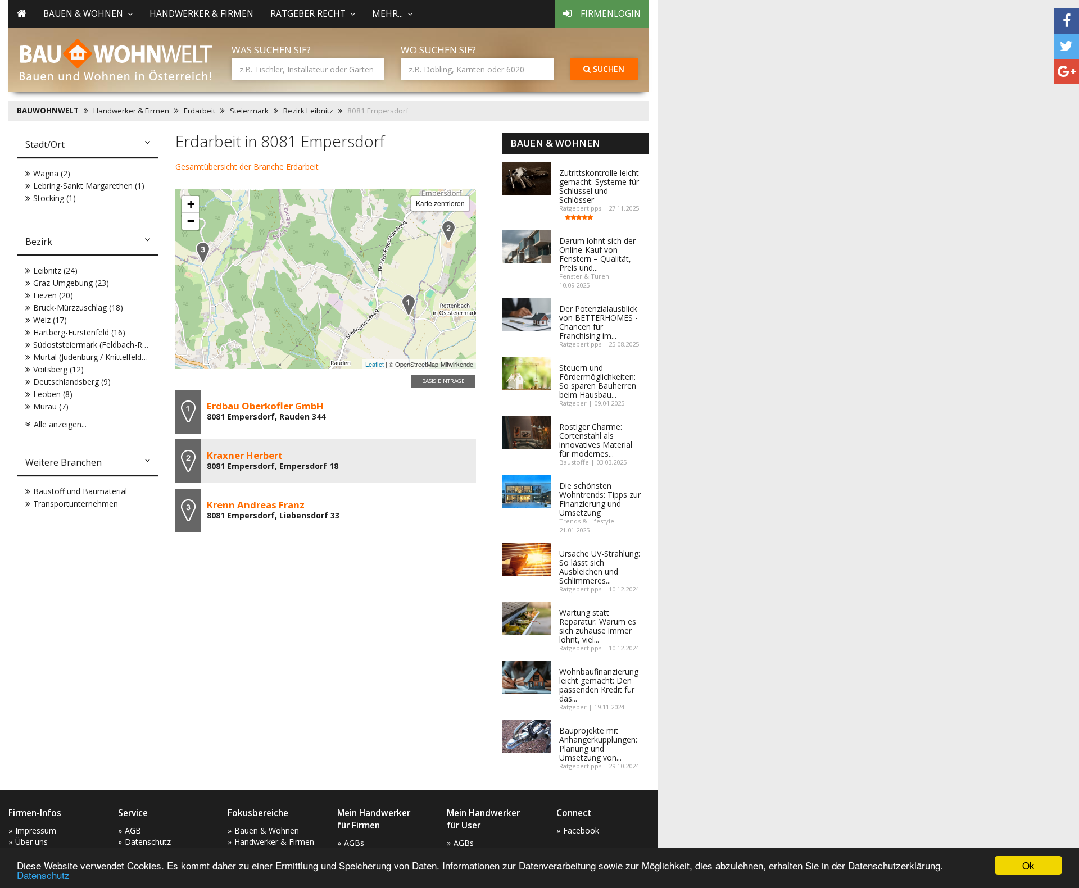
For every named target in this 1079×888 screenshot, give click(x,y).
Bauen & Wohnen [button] (83, 14)
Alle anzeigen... (60, 424)
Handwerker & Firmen (201, 14)
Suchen (607, 68)
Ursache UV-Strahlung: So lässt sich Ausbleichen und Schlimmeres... (599, 567)
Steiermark (249, 111)
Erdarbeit (199, 111)
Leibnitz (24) (55, 270)
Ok (1028, 865)
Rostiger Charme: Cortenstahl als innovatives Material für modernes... (595, 440)
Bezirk (38, 241)
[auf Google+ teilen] (1066, 71)
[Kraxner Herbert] (448, 231)
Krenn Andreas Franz (256, 504)
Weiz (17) (50, 320)
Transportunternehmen (75, 503)
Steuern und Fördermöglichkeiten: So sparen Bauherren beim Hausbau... (597, 381)
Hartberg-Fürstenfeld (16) (79, 332)
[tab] (87, 145)
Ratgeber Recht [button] (308, 14)
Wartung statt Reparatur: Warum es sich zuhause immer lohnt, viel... (597, 626)
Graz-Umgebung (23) (71, 282)
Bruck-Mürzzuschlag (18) (78, 307)
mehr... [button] (387, 14)
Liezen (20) (53, 295)
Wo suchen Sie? (438, 49)
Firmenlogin (611, 14)
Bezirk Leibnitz (308, 111)
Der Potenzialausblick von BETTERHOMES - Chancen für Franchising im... (598, 322)
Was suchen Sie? (271, 49)
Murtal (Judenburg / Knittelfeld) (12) (97, 357)
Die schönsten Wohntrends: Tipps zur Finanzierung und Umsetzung (600, 499)
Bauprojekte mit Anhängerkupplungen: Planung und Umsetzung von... (598, 744)
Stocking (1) (54, 198)
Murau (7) (51, 406)
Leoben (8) (52, 394)
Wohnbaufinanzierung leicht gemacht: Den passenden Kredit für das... (598, 685)
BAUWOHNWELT (48, 111)
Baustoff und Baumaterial (80, 491)
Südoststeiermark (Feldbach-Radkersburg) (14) (117, 344)
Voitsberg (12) (58, 369)
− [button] (190, 221)
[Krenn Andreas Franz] (203, 252)
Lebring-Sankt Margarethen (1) (88, 185)
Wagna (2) (51, 173)
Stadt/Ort (45, 144)
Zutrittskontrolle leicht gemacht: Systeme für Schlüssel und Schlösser (599, 186)
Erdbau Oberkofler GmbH (265, 405)
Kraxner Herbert (245, 455)
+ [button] (190, 204)
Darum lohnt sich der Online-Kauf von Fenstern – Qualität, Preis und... (597, 254)
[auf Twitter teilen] (1066, 46)
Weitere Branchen (63, 462)
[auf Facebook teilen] (1066, 21)
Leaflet (374, 363)
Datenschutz (43, 875)
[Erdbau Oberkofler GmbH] (408, 305)
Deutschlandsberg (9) (72, 381)
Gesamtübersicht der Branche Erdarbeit (247, 166)
